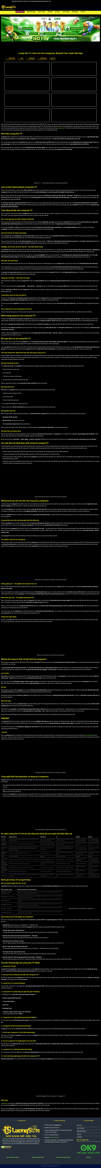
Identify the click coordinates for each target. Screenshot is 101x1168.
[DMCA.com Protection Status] (21, 1148)
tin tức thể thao (88, 720)
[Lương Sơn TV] (11, 7)
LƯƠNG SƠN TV (20, 11)
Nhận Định (75, 11)
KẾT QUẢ (57, 11)
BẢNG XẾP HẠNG (31, 11)
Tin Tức (83, 11)
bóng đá (15, 216)
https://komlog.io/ (54, 1138)
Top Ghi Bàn (65, 11)
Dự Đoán (50, 11)
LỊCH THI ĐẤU (41, 11)
